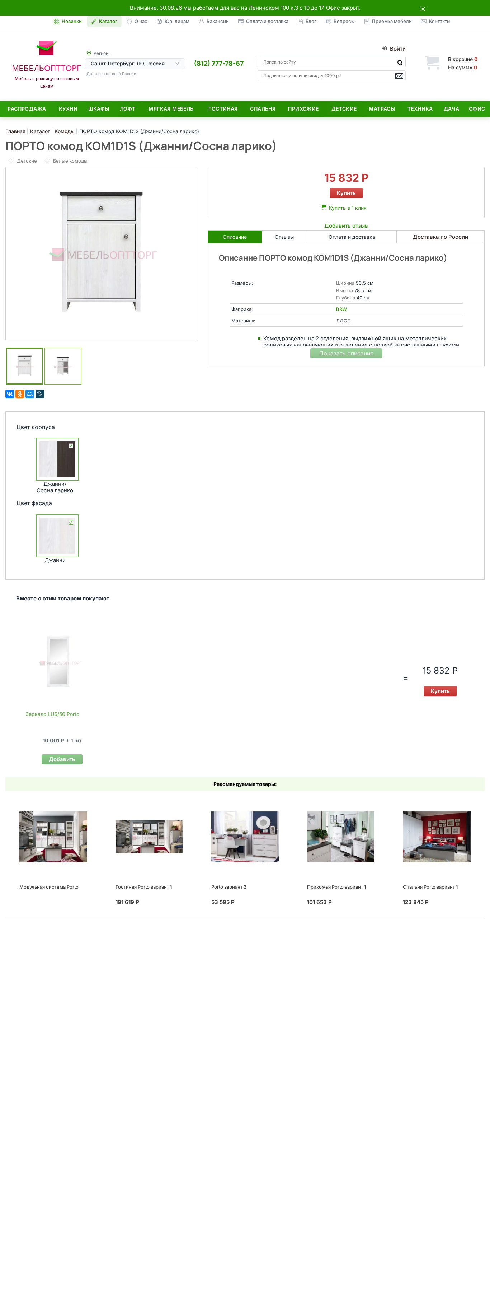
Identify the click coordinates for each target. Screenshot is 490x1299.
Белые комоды (70, 161)
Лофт (128, 109)
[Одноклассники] (19, 394)
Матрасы (382, 109)
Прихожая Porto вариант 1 (336, 887)
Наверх (472, 1279)
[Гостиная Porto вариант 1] (149, 837)
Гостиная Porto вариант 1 (144, 887)
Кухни (68, 109)
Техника (420, 109)
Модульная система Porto (49, 887)
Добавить (62, 759)
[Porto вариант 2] (245, 837)
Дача (452, 109)
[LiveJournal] (40, 394)
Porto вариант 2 (228, 887)
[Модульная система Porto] (53, 837)
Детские (344, 109)
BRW (341, 309)
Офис (477, 109)
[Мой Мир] (29, 394)
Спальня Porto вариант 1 (430, 887)
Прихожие (303, 109)
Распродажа (27, 109)
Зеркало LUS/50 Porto (52, 714)
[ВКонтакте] (9, 394)
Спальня (262, 109)
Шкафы (99, 109)
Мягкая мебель (171, 109)
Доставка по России (440, 236)
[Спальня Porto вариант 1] (436, 837)
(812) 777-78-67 (219, 63)
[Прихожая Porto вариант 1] (340, 837)
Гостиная (222, 109)
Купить (346, 193)
